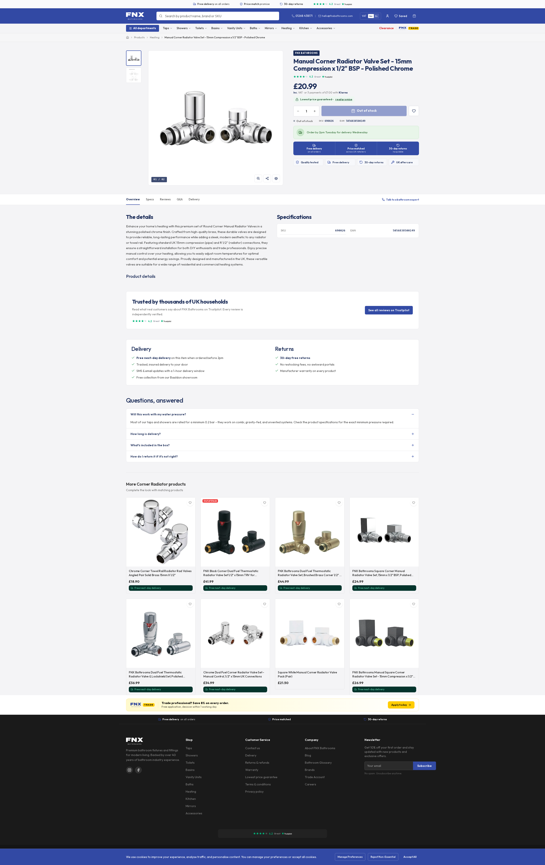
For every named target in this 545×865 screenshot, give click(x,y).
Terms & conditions (258, 784)
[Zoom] (258, 178)
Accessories (324, 28)
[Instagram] (129, 770)
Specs (150, 199)
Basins (215, 28)
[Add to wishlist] (414, 111)
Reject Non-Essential (383, 856)
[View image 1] (133, 58)
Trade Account (315, 777)
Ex (376, 16)
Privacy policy (254, 791)
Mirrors (269, 28)
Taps (166, 28)
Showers (182, 28)
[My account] (387, 16)
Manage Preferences (350, 856)
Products (139, 37)
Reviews (165, 199)
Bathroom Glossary (318, 763)
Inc (371, 16)
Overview (133, 199)
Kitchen (304, 28)
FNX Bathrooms (306, 53)
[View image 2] (133, 75)
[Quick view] (190, 561)
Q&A (180, 199)
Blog (308, 755)
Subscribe (424, 766)
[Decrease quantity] (298, 111)
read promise (343, 99)
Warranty (251, 770)
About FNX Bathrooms (320, 748)
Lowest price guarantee (261, 777)
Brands (310, 770)
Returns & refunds (257, 763)
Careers (310, 784)
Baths (253, 28)
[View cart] (414, 16)
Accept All (409, 856)
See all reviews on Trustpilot (388, 310)
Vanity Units (234, 28)
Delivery (194, 199)
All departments (144, 28)
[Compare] (276, 178)
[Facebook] (138, 770)
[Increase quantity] (314, 111)
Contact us (252, 748)
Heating (286, 28)
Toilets (199, 28)
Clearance (386, 28)
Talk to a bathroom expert (402, 199)
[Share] (267, 178)
